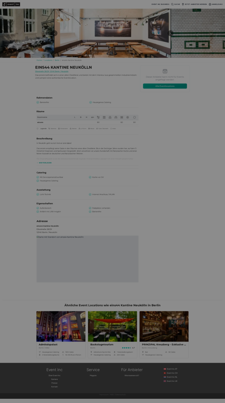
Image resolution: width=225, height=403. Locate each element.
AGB (112, 394)
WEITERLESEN (45, 163)
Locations (48, 60)
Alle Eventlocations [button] (164, 86)
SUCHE (177, 4)
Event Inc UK (172, 381)
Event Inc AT (172, 369)
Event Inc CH (172, 373)
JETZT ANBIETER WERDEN (196, 4)
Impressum (104, 394)
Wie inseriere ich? (132, 375)
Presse (54, 383)
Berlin (57, 60)
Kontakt (54, 386)
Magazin (93, 375)
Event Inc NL (172, 377)
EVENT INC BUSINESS (160, 4)
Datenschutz (120, 394)
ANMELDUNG (217, 4)
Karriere (54, 379)
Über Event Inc (54, 375)
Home (39, 60)
